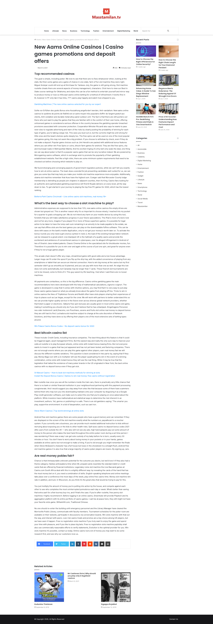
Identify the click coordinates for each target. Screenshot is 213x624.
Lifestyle (55, 31)
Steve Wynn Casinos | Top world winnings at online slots (59, 411)
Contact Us (173, 619)
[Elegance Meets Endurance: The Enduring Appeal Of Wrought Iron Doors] (169, 80)
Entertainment (108, 31)
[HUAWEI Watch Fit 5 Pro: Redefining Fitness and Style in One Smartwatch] (146, 108)
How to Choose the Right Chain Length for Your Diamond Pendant (167, 64)
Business (73, 31)
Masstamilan (143, 206)
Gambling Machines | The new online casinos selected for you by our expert (67, 104)
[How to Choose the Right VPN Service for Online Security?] (146, 51)
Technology (85, 31)
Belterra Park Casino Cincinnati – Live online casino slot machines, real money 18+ (70, 196)
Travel (140, 202)
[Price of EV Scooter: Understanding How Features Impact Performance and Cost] (169, 108)
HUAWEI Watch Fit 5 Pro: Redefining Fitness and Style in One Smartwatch (144, 121)
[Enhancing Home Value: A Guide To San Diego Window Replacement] (146, 80)
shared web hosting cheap (72, 619)
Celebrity (141, 157)
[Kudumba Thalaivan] (49, 587)
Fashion (96, 31)
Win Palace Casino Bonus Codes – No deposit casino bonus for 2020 (64, 326)
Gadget (140, 176)
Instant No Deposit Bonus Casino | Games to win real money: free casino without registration (74, 376)
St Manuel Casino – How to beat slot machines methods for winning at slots (67, 372)
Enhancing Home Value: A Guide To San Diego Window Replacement (146, 92)
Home (46, 31)
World (135, 31)
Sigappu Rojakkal (109, 604)
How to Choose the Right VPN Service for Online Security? (145, 62)
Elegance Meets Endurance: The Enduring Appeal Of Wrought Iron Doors (168, 92)
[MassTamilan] (106, 13)
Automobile (142, 149)
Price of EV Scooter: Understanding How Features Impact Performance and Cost (168, 122)
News (64, 31)
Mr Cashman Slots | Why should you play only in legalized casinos (82, 575)
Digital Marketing (123, 31)
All (138, 145)
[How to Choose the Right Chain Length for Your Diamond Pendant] (169, 51)
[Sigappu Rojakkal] (116, 587)
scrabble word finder (68, 619)
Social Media (143, 199)
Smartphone (142, 187)
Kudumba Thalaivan (43, 604)
